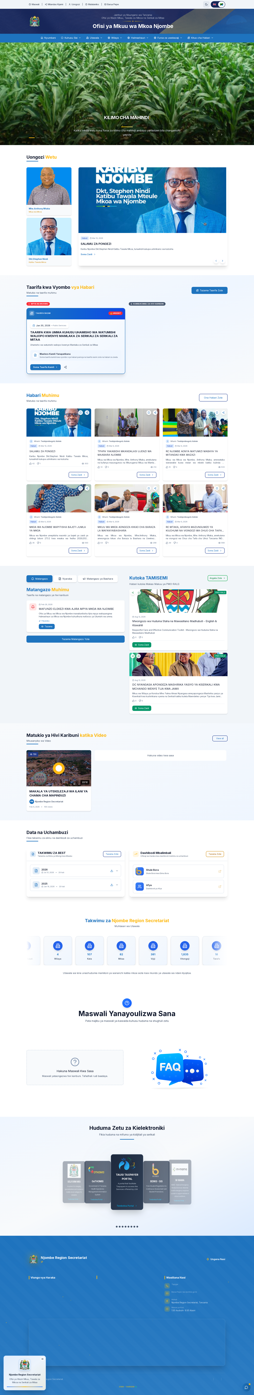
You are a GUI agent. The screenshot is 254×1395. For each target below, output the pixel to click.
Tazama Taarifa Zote (211, 290)
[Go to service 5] (128, 1227)
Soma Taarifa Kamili (43, 367)
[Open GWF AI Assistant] (246, 1387)
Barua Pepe (113, 4)
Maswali (35, 4)
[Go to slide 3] (42, 137)
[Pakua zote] (111, 870)
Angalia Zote (216, 578)
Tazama (48, 626)
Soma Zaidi (91, 260)
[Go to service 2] (118, 1227)
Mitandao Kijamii (55, 4)
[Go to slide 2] (37, 137)
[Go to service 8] (139, 1227)
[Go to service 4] (124, 1227)
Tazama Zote (112, 854)
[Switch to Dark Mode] (206, 4)
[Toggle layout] (42, 1360)
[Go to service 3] (121, 1227)
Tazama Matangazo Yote (76, 639)
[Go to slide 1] (32, 137)
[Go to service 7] (136, 1227)
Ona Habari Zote (213, 397)
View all (220, 738)
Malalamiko (93, 4)
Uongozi (76, 4)
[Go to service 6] (133, 1227)
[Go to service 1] (115, 1227)
